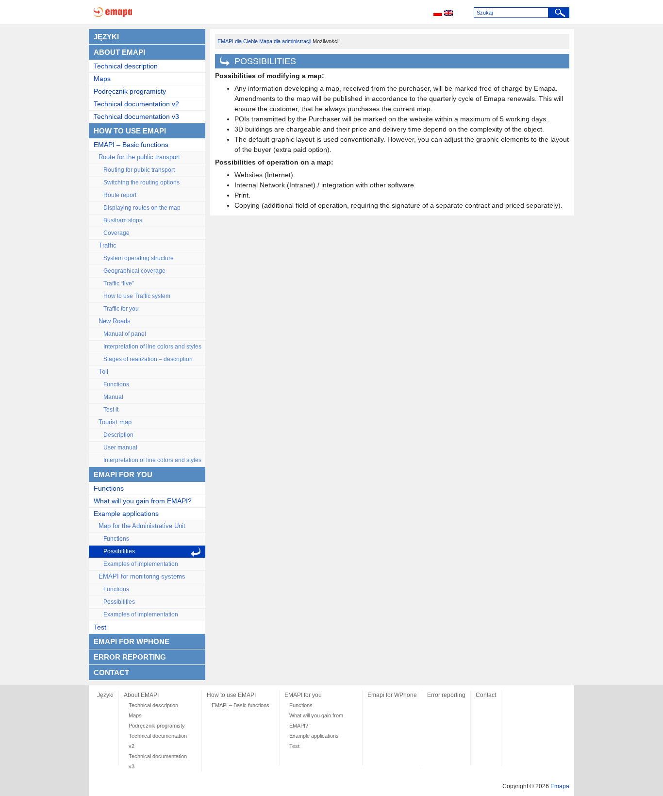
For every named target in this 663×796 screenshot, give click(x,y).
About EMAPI (119, 52)
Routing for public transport (139, 169)
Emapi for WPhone (131, 641)
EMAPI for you (123, 474)
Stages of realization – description (148, 359)
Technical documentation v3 (136, 116)
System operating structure (138, 258)
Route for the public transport (139, 157)
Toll (103, 371)
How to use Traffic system (136, 296)
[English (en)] (448, 13)
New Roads (115, 321)
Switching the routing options (141, 182)
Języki (106, 37)
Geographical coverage (134, 270)
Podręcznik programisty (130, 91)
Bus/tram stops (122, 220)
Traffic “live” (118, 283)
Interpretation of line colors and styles (152, 346)
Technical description (126, 66)
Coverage (116, 233)
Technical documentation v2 (136, 104)
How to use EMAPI (130, 131)
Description (118, 434)
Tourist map (115, 422)
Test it (110, 409)
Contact (111, 672)
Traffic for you (121, 308)
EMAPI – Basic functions (131, 145)
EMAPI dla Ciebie (237, 41)
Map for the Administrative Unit (142, 526)
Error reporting (130, 657)
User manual (120, 447)
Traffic (107, 245)
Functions (116, 384)
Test (100, 627)
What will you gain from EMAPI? (143, 501)
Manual (113, 397)
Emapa (559, 786)
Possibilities (119, 551)
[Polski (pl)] (437, 13)
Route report (119, 195)
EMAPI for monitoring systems (142, 576)
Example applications (126, 513)
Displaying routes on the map (142, 207)
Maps (102, 79)
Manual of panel (124, 334)
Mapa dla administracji (285, 41)
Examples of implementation (140, 564)
